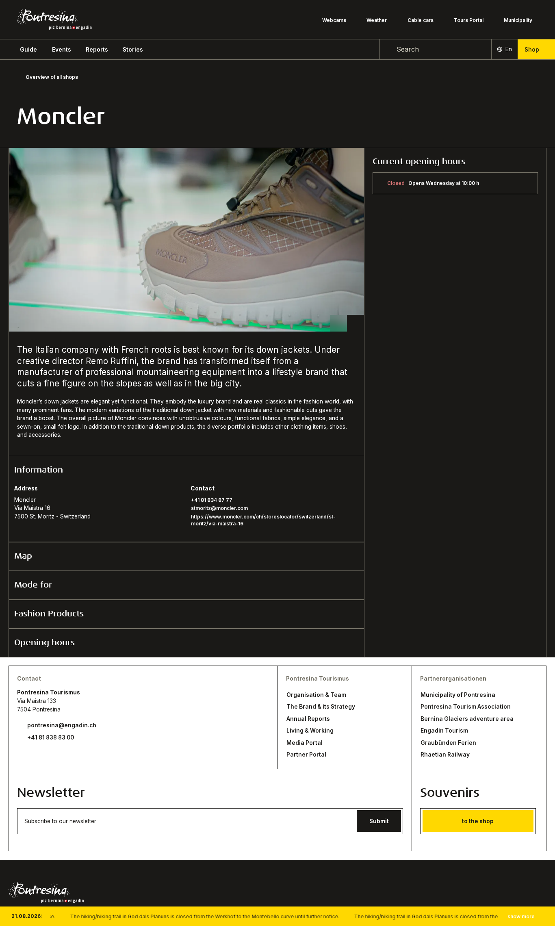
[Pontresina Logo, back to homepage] (54, 19)
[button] (28, 49)
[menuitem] (62, 49)
